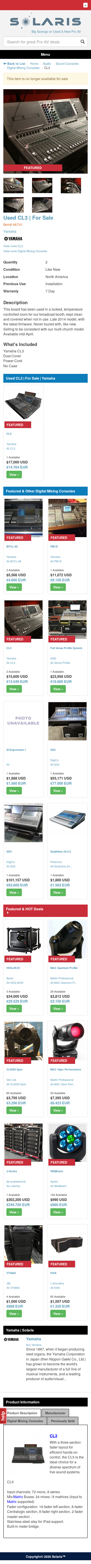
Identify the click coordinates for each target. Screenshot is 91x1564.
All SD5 (54, 764)
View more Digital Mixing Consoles (25, 251)
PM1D (54, 546)
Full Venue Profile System (66, 648)
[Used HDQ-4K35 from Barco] (23, 939)
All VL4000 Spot (16, 1084)
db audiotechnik (16, 1181)
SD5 (53, 750)
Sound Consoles (67, 63)
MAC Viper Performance (65, 1069)
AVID (53, 658)
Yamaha (9, 231)
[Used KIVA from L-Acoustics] (67, 1244)
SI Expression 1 (16, 750)
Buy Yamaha (33, 1345)
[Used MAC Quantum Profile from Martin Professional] (67, 939)
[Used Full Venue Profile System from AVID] (67, 619)
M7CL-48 (12, 546)
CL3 (8, 434)
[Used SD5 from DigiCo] (67, 721)
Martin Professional (62, 978)
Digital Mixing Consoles (23, 67)
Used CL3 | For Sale (28, 217)
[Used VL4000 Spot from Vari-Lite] (23, 1041)
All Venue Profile (60, 663)
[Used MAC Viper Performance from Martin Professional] (67, 1041)
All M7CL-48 (13, 561)
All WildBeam (58, 1186)
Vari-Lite (11, 1080)
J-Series (11, 1171)
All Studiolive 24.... (61, 866)
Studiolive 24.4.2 (60, 851)
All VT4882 (13, 1287)
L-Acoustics (57, 1283)
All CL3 (10, 448)
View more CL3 (13, 246)
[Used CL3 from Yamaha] (45, 171)
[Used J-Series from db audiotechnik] (23, 1143)
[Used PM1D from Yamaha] (67, 518)
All (7, 764)
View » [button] (14, 474)
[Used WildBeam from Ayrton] (67, 1143)
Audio (47, 63)
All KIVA (55, 1287)
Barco (9, 978)
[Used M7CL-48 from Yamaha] (23, 518)
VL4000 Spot (14, 1069)
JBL (8, 1283)
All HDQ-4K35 (14, 982)
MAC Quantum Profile (64, 968)
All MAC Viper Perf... (62, 1084)
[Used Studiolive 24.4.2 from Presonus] (67, 819)
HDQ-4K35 (13, 968)
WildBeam (56, 1171)
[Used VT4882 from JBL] (23, 1244)
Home (34, 63)
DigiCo (54, 760)
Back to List (15, 63)
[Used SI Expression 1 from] (23, 721)
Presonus (56, 862)
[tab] (22, 1413)
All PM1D (56, 561)
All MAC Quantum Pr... (63, 982)
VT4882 (11, 1273)
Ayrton (54, 1181)
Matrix (18, 1496)
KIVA (53, 1273)
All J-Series (13, 1186)
